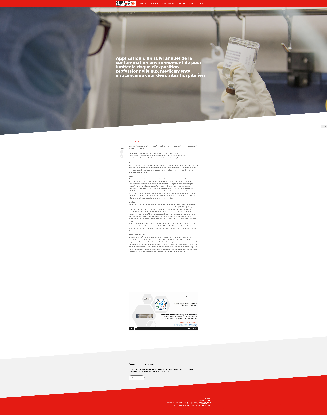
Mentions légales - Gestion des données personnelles (195, 405)
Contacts (175, 405)
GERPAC (126, 3)
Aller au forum (136, 378)
